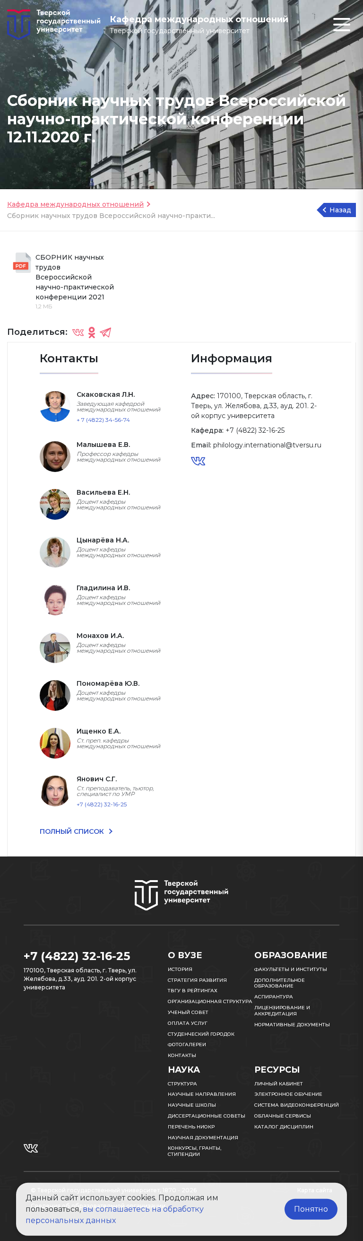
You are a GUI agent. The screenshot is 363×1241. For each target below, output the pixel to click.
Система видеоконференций (296, 1105)
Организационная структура (210, 1001)
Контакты (182, 1055)
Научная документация (203, 1138)
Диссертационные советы (206, 1116)
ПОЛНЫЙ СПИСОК (73, 831)
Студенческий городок (201, 1034)
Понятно (311, 1209)
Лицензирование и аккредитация (282, 1011)
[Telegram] (105, 332)
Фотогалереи (187, 1044)
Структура (182, 1084)
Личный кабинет (278, 1084)
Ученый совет (188, 1012)
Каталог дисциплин (283, 1127)
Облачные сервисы (282, 1116)
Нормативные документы (292, 1025)
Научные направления (202, 1094)
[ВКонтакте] (78, 332)
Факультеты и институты (290, 969)
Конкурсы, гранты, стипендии (194, 1151)
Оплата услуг (187, 1023)
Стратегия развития (197, 980)
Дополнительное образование (279, 983)
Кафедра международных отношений (75, 204)
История (180, 969)
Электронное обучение (288, 1094)
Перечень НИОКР (191, 1127)
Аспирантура (273, 997)
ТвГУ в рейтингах (192, 991)
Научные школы (192, 1105)
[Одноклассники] (91, 332)
